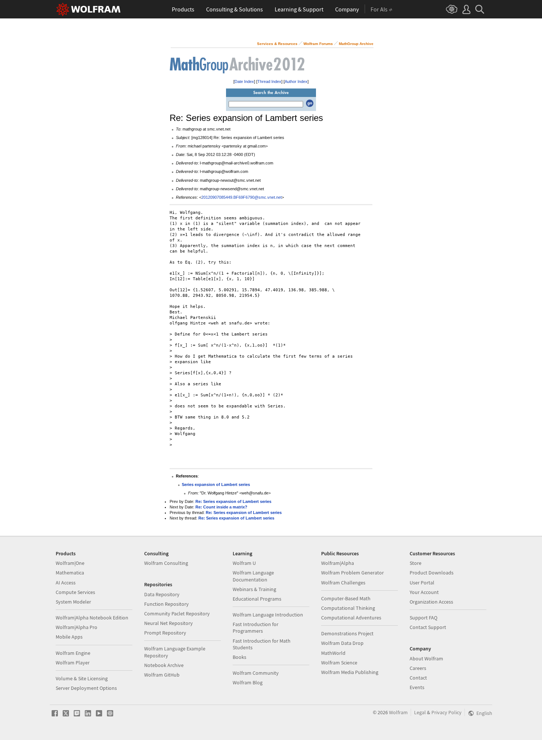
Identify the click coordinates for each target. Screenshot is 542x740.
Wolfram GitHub (162, 674)
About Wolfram (426, 658)
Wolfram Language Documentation (253, 576)
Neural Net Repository (168, 623)
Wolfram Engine (73, 653)
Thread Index (269, 81)
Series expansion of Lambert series (216, 484)
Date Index (244, 81)
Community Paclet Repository (177, 613)
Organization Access (431, 601)
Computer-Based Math (346, 598)
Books (239, 657)
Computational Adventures (351, 617)
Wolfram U (244, 563)
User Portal (422, 582)
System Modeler (73, 601)
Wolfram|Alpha (337, 563)
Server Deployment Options (86, 688)
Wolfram (398, 712)
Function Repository (166, 604)
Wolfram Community (256, 673)
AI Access (66, 582)
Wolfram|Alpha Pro (76, 627)
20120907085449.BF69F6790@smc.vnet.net (241, 197)
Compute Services (75, 592)
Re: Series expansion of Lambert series (233, 501)
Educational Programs (257, 598)
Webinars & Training (254, 589)
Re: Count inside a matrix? (221, 507)
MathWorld (333, 653)
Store (415, 563)
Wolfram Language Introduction (268, 614)
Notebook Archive (164, 665)
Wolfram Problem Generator (352, 572)
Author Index (296, 81)
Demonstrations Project (347, 633)
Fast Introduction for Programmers (255, 627)
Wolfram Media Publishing (349, 672)
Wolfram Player (73, 662)
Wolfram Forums (318, 44)
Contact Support (428, 627)
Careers (418, 668)
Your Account (424, 592)
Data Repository (162, 594)
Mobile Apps (69, 636)
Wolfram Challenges (343, 582)
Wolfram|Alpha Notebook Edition (92, 617)
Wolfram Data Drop (342, 643)
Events (417, 687)
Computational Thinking (348, 608)
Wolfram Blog (248, 682)
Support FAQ (423, 617)
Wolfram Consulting (166, 563)
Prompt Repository (165, 632)
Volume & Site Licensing (82, 678)
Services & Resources (277, 44)
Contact (418, 677)
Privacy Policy (446, 712)
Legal (420, 712)
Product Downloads (432, 572)
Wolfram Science (339, 662)
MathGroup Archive (356, 44)
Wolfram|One (70, 563)
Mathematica (70, 572)
